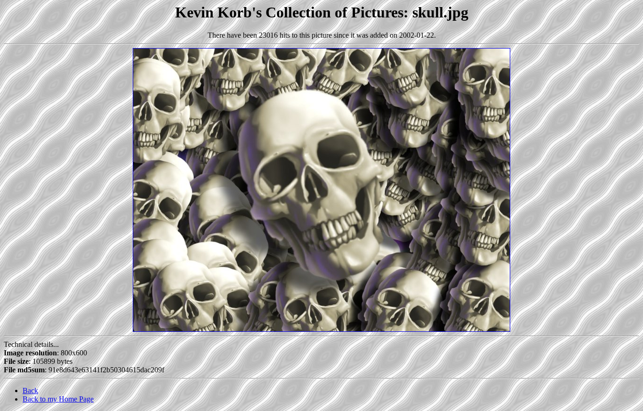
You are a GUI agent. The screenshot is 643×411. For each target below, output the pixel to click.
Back (30, 390)
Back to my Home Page (58, 399)
